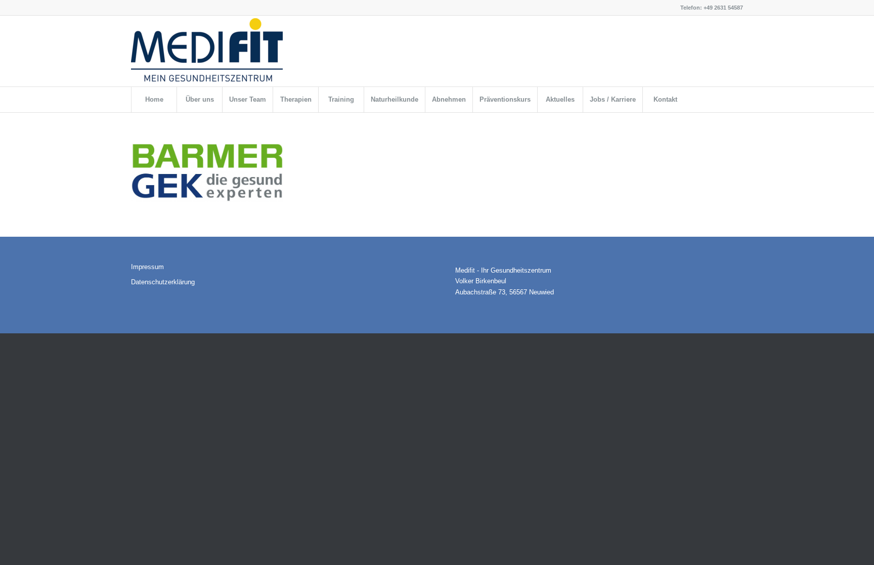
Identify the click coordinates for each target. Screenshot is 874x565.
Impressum (147, 267)
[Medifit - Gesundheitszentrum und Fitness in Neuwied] (207, 53)
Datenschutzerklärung (163, 282)
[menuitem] (154, 99)
